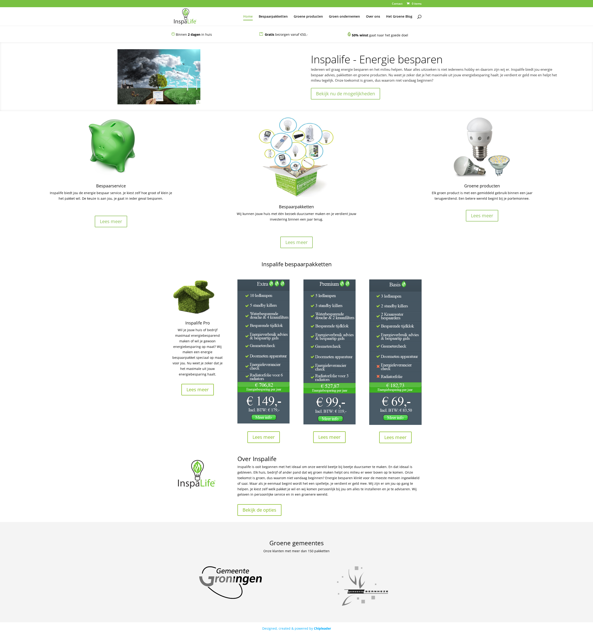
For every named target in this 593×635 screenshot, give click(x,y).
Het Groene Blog (399, 17)
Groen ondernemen (344, 17)
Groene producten (308, 17)
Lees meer (111, 221)
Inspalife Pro (197, 323)
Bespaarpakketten (273, 17)
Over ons (373, 17)
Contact (397, 4)
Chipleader (322, 628)
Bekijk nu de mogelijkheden (345, 93)
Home (248, 17)
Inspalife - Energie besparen (377, 59)
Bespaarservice (111, 186)
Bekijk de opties (259, 510)
